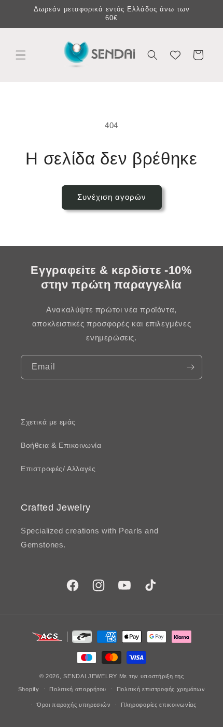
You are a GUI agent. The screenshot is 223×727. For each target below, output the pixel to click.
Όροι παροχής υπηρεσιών (73, 705)
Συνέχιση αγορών (111, 197)
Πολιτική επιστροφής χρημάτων (161, 689)
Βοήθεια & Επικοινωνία (61, 445)
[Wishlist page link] (175, 55)
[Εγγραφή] (190, 367)
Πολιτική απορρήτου (77, 689)
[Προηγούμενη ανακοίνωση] (19, 14)
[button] (20, 55)
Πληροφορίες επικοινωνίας (159, 705)
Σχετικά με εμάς (48, 422)
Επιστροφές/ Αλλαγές (58, 468)
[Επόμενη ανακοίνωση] (203, 14)
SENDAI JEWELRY (90, 676)
